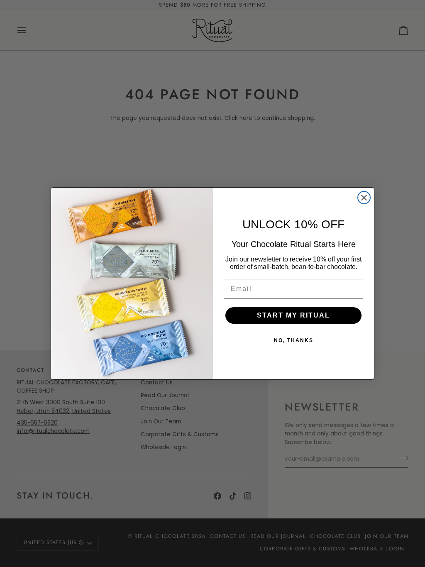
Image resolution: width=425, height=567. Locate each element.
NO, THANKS (293, 340)
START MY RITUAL (293, 315)
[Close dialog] (364, 197)
